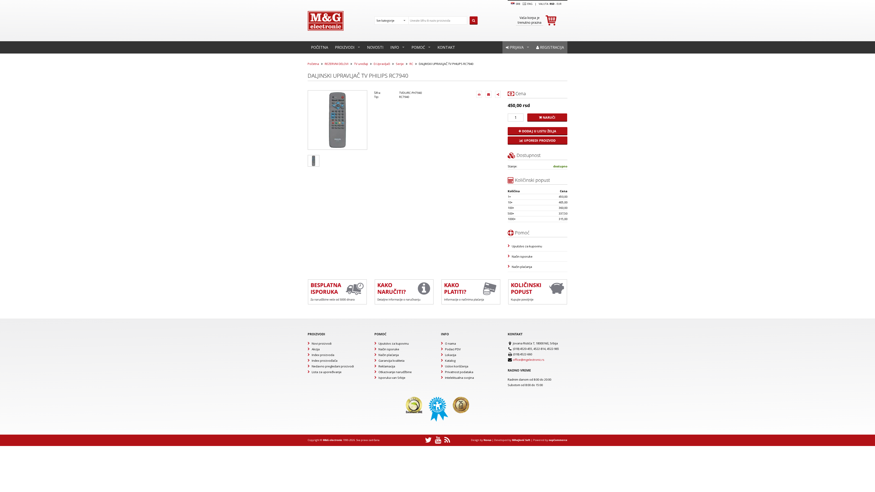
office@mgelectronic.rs (528, 360)
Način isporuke (522, 256)
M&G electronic (332, 440)
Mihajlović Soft (521, 440)
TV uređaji (361, 64)
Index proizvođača (324, 361)
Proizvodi (345, 47)
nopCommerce (558, 440)
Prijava (516, 47)
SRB (517, 3)
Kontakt (446, 47)
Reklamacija (386, 366)
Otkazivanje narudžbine (395, 372)
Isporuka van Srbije (391, 378)
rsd (552, 3)
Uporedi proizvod (539, 140)
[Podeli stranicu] (498, 94)
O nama (450, 343)
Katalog (450, 361)
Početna (319, 47)
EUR (559, 3)
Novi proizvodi (322, 343)
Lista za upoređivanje (327, 372)
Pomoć (418, 47)
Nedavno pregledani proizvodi (333, 366)
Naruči (548, 117)
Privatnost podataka (459, 372)
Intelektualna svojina (459, 378)
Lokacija (450, 355)
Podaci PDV (453, 349)
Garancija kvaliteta (391, 361)
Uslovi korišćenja (456, 366)
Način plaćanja (522, 267)
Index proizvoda (323, 355)
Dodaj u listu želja (538, 131)
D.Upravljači (382, 64)
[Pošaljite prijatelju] (489, 94)
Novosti (375, 47)
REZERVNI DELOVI (336, 64)
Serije (400, 64)
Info (394, 47)
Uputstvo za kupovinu (527, 246)
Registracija (551, 47)
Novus (487, 440)
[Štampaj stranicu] (479, 94)
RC (411, 64)
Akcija (316, 349)
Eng (530, 3)
